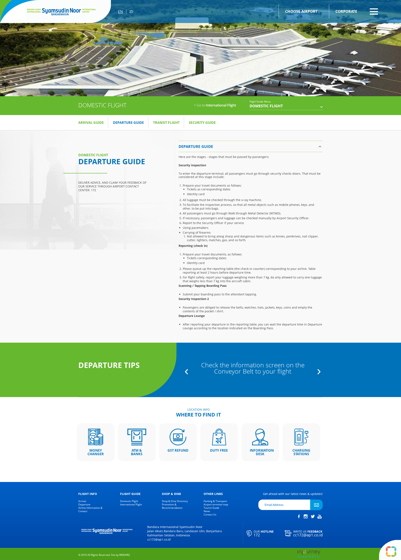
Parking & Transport (215, 501)
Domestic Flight (129, 501)
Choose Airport (301, 11)
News (207, 511)
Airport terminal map (216, 504)
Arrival (82, 501)
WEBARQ (124, 555)
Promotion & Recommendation (172, 506)
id (131, 11)
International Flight (215, 105)
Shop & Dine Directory (175, 501)
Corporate (346, 11)
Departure (84, 504)
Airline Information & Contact (90, 509)
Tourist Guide (211, 508)
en (120, 11)
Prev (186, 371)
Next (319, 371)
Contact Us (210, 514)
